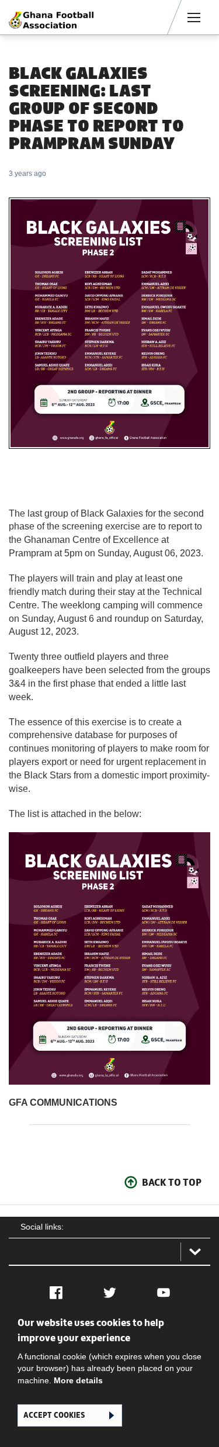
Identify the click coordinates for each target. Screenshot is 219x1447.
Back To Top (171, 1182)
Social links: (42, 1226)
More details (78, 1380)
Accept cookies (54, 1415)
